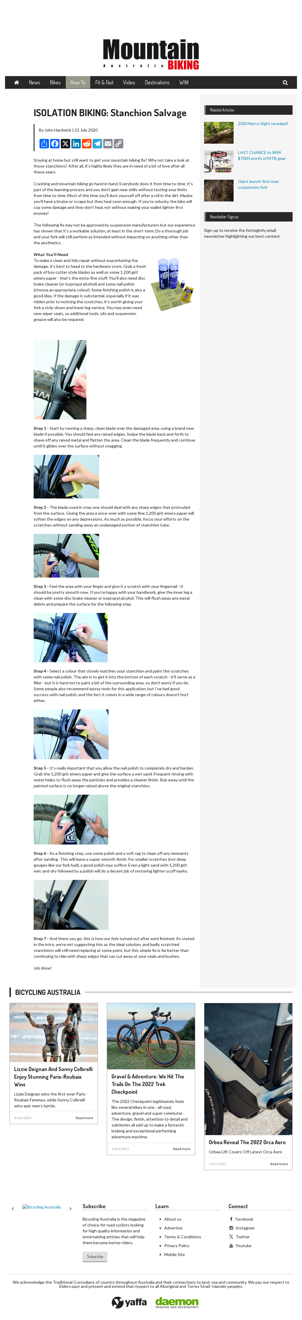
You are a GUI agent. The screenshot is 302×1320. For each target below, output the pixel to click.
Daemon (176, 1303)
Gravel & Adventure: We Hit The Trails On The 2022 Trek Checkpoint (147, 1084)
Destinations (157, 82)
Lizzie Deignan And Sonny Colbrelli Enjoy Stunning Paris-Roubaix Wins (53, 1077)
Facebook (244, 1218)
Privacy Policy (176, 1245)
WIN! (183, 82)
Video (129, 82)
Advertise (173, 1227)
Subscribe (95, 1256)
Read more (84, 1118)
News (34, 82)
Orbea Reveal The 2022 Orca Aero (247, 1142)
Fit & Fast (104, 82)
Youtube (244, 1245)
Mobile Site (174, 1254)
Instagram (245, 1227)
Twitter (243, 1236)
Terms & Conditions (182, 1236)
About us (172, 1218)
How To (78, 82)
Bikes (55, 82)
